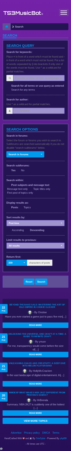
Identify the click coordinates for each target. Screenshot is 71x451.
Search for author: (17, 99)
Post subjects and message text (30, 184)
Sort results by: (15, 217)
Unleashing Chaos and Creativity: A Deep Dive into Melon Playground (37, 364)
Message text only (17, 188)
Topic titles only (41, 188)
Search (41, 281)
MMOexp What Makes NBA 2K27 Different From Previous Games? (37, 393)
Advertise (16, 432)
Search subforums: (17, 165)
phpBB (63, 438)
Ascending (18, 230)
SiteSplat (40, 438)
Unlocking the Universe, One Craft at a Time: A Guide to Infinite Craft (37, 335)
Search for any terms (23, 89)
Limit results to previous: (21, 239)
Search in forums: (17, 135)
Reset (29, 281)
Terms (55, 432)
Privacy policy (32, 432)
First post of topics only (20, 192)
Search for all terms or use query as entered (37, 85)
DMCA (46, 432)
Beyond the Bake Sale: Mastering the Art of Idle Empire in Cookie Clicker (37, 306)
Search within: (15, 180)
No (22, 170)
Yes (13, 170)
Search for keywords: (19, 51)
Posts (14, 207)
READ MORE (35, 325)
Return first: (13, 256)
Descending (37, 230)
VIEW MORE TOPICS (35, 420)
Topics (27, 207)
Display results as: (17, 202)
